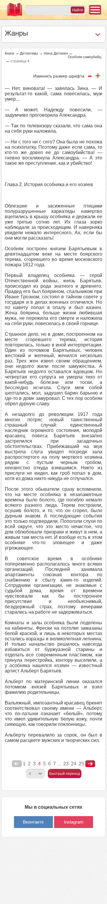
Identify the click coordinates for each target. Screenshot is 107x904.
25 (81, 763)
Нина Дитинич (56, 53)
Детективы (29, 53)
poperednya (17, 763)
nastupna (90, 763)
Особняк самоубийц (84, 57)
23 (66, 763)
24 (73, 763)
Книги (9, 53)
